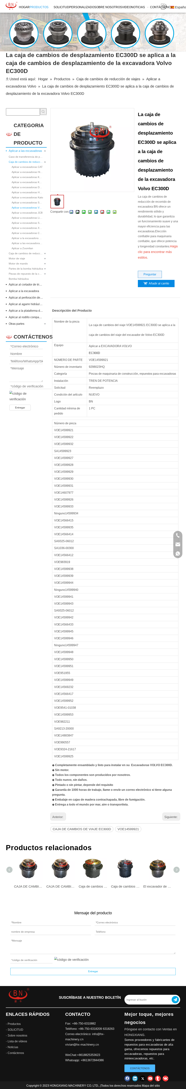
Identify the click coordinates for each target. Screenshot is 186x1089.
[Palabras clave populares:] (164, 6)
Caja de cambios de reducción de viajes (28, 161)
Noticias (13, 1047)
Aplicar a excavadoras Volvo (28, 207)
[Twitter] (142, 1078)
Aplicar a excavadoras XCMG (28, 227)
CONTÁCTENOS (139, 1068)
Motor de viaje (17, 258)
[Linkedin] (135, 1078)
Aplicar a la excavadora (24, 291)
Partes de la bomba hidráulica (26, 268)
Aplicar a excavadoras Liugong (29, 217)
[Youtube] (150, 1078)
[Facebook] (127, 1078)
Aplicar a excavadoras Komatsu (29, 177)
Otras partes (16, 323)
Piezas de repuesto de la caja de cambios (28, 273)
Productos (14, 1023)
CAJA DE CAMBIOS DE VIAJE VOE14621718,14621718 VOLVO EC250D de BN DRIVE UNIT (28, 886)
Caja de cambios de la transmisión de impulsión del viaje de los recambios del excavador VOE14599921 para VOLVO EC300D (125, 886)
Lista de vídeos (17, 1041)
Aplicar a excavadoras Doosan (29, 187)
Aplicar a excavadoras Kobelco (29, 182)
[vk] (165, 1078)
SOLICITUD (15, 1029)
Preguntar (149, 274)
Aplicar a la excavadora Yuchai (29, 238)
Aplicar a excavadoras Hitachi (29, 172)
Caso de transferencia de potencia (28, 156)
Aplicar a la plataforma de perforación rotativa (28, 310)
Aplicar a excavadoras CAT (27, 166)
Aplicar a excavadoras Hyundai (29, 192)
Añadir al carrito (159, 283)
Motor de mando (18, 263)
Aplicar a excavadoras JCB (27, 212)
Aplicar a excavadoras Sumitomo (29, 202)
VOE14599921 (128, 829)
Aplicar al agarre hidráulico (26, 304)
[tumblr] (158, 1078)
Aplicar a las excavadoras (25, 150)
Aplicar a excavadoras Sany (28, 222)
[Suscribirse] (175, 999)
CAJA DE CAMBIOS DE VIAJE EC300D (82, 829)
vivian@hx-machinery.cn (82, 1044)
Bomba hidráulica (19, 278)
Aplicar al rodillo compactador (28, 317)
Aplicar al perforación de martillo (28, 297)
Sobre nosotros (17, 1035)
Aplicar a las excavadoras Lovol (29, 243)
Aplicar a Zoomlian (22, 248)
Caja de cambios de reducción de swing (28, 253)
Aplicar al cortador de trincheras (28, 284)
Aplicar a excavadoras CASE (28, 233)
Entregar (20, 407)
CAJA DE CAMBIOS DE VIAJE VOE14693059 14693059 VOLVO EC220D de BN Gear (60, 886)
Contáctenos (16, 1052)
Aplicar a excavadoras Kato (27, 197)
